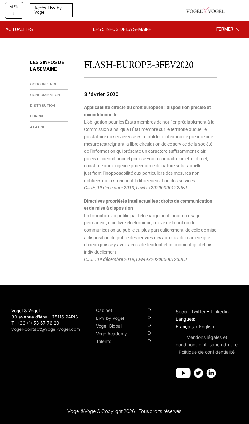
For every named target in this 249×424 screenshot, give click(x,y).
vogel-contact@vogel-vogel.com (45, 329)
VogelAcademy (111, 333)
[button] (80, 10)
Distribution (42, 105)
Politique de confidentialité (207, 352)
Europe (37, 116)
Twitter (198, 311)
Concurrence (43, 84)
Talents (103, 341)
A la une (37, 127)
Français (185, 326)
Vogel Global (109, 326)
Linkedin (220, 311)
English (206, 326)
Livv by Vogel (110, 318)
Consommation (45, 95)
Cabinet (104, 310)
